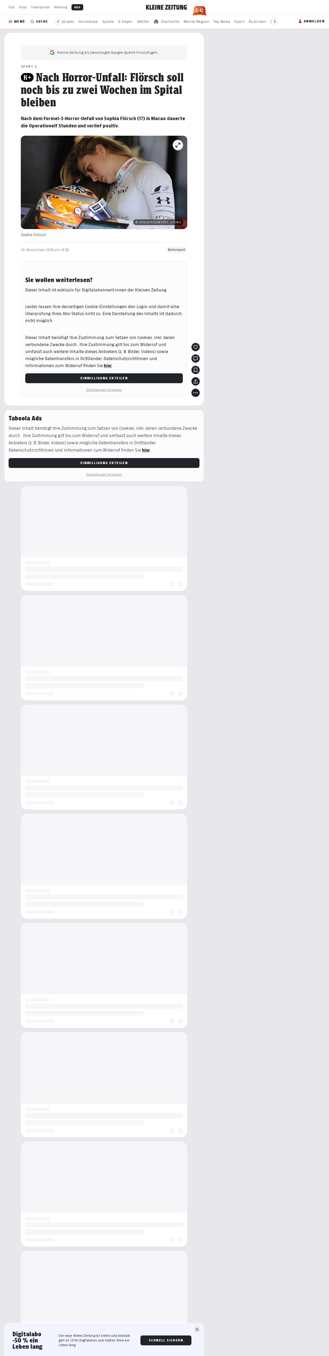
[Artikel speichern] (195, 370)
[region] (166, 22)
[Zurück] (58, 21)
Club (11, 7)
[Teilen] (195, 381)
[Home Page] (166, 7)
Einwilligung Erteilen (104, 378)
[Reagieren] (195, 347)
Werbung (60, 7)
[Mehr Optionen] (195, 393)
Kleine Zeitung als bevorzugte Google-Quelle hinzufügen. (107, 52)
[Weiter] (274, 21)
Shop (23, 7)
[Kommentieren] (195, 358)
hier (108, 365)
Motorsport (176, 249)
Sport (27, 66)
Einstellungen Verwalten (104, 390)
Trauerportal (40, 7)
